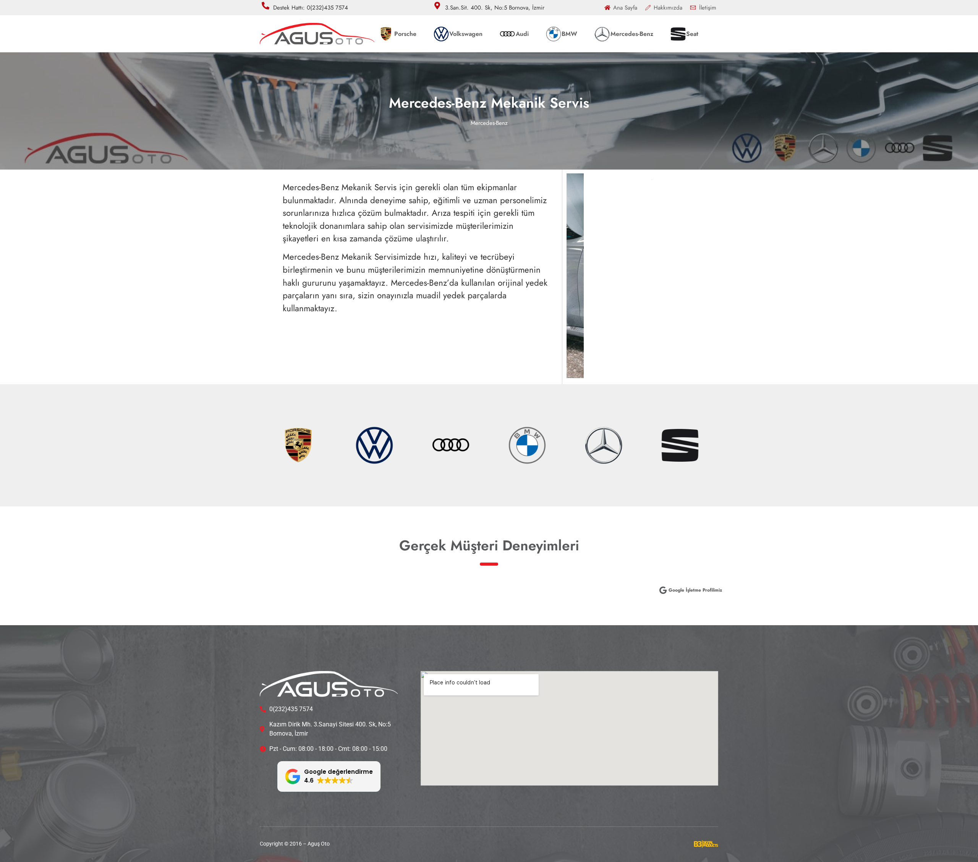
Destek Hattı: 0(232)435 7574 (310, 7)
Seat (692, 33)
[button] (329, 776)
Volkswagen (466, 33)
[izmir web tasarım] (706, 845)
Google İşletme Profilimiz (695, 590)
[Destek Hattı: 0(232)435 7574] (265, 6)
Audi (522, 33)
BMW (569, 33)
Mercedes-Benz (631, 33)
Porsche (405, 33)
